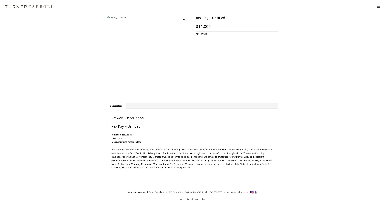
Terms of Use (186, 199)
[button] (184, 20)
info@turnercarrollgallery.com (236, 192)
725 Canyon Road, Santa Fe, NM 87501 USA (187, 192)
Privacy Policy (199, 199)
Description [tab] (116, 105)
